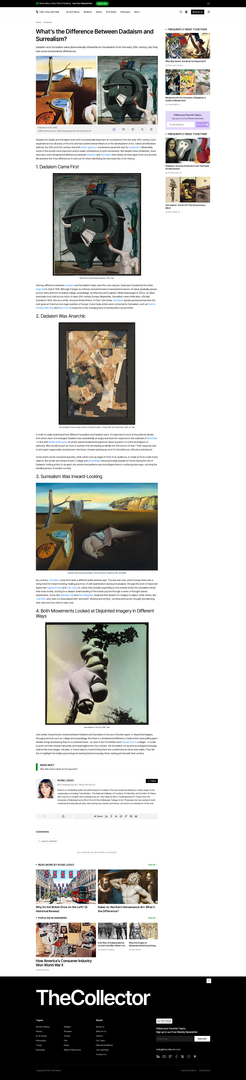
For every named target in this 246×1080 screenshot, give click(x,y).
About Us (100, 1026)
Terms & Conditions (188, 1070)
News (66, 1045)
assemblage (94, 460)
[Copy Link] (126, 816)
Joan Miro (41, 598)
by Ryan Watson (135, 950)
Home (38, 22)
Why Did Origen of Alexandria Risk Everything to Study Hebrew (142, 944)
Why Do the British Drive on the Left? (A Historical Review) (61, 909)
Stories (67, 1036)
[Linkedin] (106, 816)
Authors (99, 1036)
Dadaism (91, 154)
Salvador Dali (67, 595)
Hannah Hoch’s (129, 742)
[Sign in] (208, 12)
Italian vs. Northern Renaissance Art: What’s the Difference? (126, 909)
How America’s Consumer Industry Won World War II (64, 963)
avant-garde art (89, 147)
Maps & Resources (72, 1049)
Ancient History (43, 1026)
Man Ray (49, 307)
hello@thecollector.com (168, 1049)
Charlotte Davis (173, 173)
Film (65, 1040)
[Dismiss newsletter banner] (208, 3)
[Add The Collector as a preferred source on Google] (164, 1021)
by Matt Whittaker (42, 970)
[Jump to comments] (123, 129)
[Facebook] (111, 816)
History (39, 1031)
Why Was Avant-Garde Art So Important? (59, 769)
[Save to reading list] (132, 129)
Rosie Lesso (51, 131)
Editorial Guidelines (104, 1045)
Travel (39, 1045)
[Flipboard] (131, 816)
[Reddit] (121, 816)
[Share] (142, 129)
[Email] (136, 816)
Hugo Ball (40, 289)
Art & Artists (41, 1036)
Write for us (198, 12)
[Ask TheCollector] (114, 129)
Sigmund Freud (54, 587)
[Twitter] (116, 816)
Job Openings (102, 1049)
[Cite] (151, 129)
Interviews (40, 1049)
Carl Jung (71, 587)
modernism (134, 147)
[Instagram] (189, 1057)
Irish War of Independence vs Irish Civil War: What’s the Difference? (112, 944)
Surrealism (106, 154)
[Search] (181, 12)
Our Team (100, 1040)
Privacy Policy (204, 1070)
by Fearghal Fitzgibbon (106, 950)
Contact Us (101, 1054)
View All (151, 864)
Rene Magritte (85, 595)
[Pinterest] (195, 1057)
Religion (67, 1026)
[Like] (45, 816)
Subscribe (102, 3)
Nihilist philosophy (58, 442)
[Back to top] (209, 981)
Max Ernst (63, 307)
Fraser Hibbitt (172, 104)
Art (179, 104)
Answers (48, 22)
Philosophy (41, 1040)
